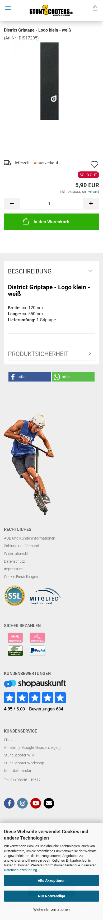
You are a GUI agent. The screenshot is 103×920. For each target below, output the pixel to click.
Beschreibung (30, 271)
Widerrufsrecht (16, 553)
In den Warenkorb (51, 221)
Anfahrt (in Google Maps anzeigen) (32, 747)
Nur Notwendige (51, 896)
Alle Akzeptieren (51, 880)
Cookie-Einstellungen (21, 577)
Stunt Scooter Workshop (24, 763)
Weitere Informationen (51, 909)
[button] (12, 204)
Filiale (8, 740)
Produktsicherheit (38, 354)
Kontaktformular (17, 771)
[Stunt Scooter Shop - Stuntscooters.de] (51, 10)
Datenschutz (14, 561)
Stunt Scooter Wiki (19, 755)
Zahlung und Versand (21, 546)
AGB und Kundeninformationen (29, 538)
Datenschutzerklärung (20, 870)
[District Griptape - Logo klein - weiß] (51, 80)
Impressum (13, 569)
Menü (8, 8)
